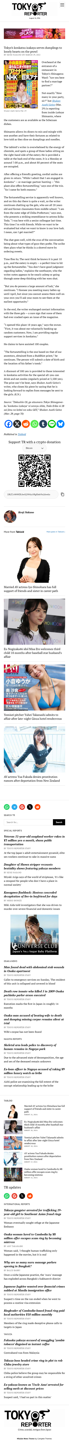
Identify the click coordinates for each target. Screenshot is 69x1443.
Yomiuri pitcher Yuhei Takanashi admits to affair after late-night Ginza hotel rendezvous (33, 717)
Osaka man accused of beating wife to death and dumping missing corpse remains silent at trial (34, 1019)
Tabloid (22, 434)
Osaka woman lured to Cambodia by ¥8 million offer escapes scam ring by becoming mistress (43, 1172)
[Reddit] (26, 424)
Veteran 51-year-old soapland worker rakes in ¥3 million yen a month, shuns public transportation (34, 840)
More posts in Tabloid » (56, 531)
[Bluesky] (60, 424)
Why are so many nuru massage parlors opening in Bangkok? (30, 1264)
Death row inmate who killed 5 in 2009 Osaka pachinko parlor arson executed (34, 993)
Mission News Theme (25, 1438)
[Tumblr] (43, 424)
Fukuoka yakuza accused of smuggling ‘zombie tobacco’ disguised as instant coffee (34, 1342)
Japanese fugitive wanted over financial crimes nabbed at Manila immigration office (34, 1288)
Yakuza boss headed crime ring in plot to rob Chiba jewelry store (33, 1362)
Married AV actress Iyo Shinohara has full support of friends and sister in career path (31, 589)
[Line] (52, 424)
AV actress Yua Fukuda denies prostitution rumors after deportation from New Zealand (32, 778)
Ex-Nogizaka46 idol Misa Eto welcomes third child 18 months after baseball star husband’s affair (33, 653)
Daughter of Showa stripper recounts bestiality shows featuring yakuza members (32, 866)
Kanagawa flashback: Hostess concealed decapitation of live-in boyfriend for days (30, 894)
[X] (17, 424)
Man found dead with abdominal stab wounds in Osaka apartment (34, 969)
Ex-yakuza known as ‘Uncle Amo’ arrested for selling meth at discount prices (34, 1386)
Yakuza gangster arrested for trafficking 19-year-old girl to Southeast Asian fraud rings (33, 1212)
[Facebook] (8, 424)
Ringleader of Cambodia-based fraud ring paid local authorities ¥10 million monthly (34, 1312)
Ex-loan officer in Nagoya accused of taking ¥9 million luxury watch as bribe (34, 1071)
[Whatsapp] (34, 424)
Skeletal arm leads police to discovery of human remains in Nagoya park (30, 1047)
